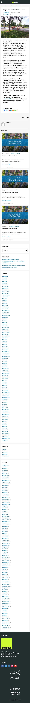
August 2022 (5, 358)
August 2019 (5, 419)
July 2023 (5, 339)
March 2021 (5, 387)
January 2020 (5, 411)
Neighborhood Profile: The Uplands (10, 267)
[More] (16, 110)
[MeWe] (11, 110)
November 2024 (6, 312)
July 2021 (4, 380)
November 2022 (6, 353)
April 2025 (5, 303)
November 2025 (6, 291)
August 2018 (5, 440)
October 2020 (6, 395)
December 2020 (6, 392)
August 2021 (5, 378)
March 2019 (5, 428)
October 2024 (6, 313)
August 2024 (5, 317)
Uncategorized (6, 456)
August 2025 (5, 296)
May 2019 (5, 424)
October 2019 (5, 416)
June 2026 (5, 279)
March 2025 (5, 305)
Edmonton (6, 5)
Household (5, 452)
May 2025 (5, 301)
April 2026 (5, 283)
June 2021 (5, 382)
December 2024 (6, 310)
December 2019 (6, 412)
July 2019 (4, 421)
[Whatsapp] (15, 110)
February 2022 (6, 368)
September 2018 (6, 438)
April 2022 (5, 365)
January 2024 (5, 329)
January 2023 (5, 349)
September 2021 (6, 377)
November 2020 (6, 394)
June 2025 (5, 300)
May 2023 (5, 342)
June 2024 (5, 320)
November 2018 (6, 435)
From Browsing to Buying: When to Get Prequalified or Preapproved (13, 262)
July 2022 (5, 359)
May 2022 (5, 363)
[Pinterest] (9, 110)
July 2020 (5, 400)
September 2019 (6, 417)
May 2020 (5, 404)
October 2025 (6, 293)
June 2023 (5, 341)
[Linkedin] (7, 110)
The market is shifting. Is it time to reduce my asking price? (14, 265)
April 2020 (5, 406)
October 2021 (5, 375)
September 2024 (6, 315)
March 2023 (5, 346)
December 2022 (6, 351)
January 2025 (5, 308)
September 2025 (6, 295)
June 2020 (5, 402)
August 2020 (5, 399)
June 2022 (5, 361)
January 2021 (5, 390)
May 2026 (5, 281)
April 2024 (5, 324)
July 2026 (5, 278)
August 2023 (5, 337)
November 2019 (6, 414)
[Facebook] (4, 110)
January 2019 (5, 431)
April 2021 (5, 385)
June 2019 (5, 423)
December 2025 (6, 290)
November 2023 (6, 332)
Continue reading (6, 164)
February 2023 (6, 348)
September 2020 (6, 397)
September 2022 (6, 356)
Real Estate (18, 153)
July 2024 (5, 319)
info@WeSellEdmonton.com (10, 99)
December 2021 (6, 371)
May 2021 (5, 383)
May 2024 (5, 322)
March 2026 (5, 284)
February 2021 (5, 388)
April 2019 (5, 426)
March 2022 (5, 366)
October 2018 (5, 436)
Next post (24, 117)
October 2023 (5, 334)
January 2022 (5, 370)
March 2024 (5, 325)
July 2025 (5, 298)
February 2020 (6, 409)
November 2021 (6, 373)
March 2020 (5, 407)
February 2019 (5, 429)
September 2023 (6, 336)
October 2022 (5, 354)
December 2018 (6, 433)
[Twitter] (5, 110)
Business (4, 449)
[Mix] (13, 110)
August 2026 (5, 276)
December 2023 (6, 330)
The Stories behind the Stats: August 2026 (11, 259)
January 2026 (5, 288)
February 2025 (6, 307)
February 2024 (6, 327)
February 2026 (6, 286)
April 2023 (5, 344)
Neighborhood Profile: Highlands (9, 263)
